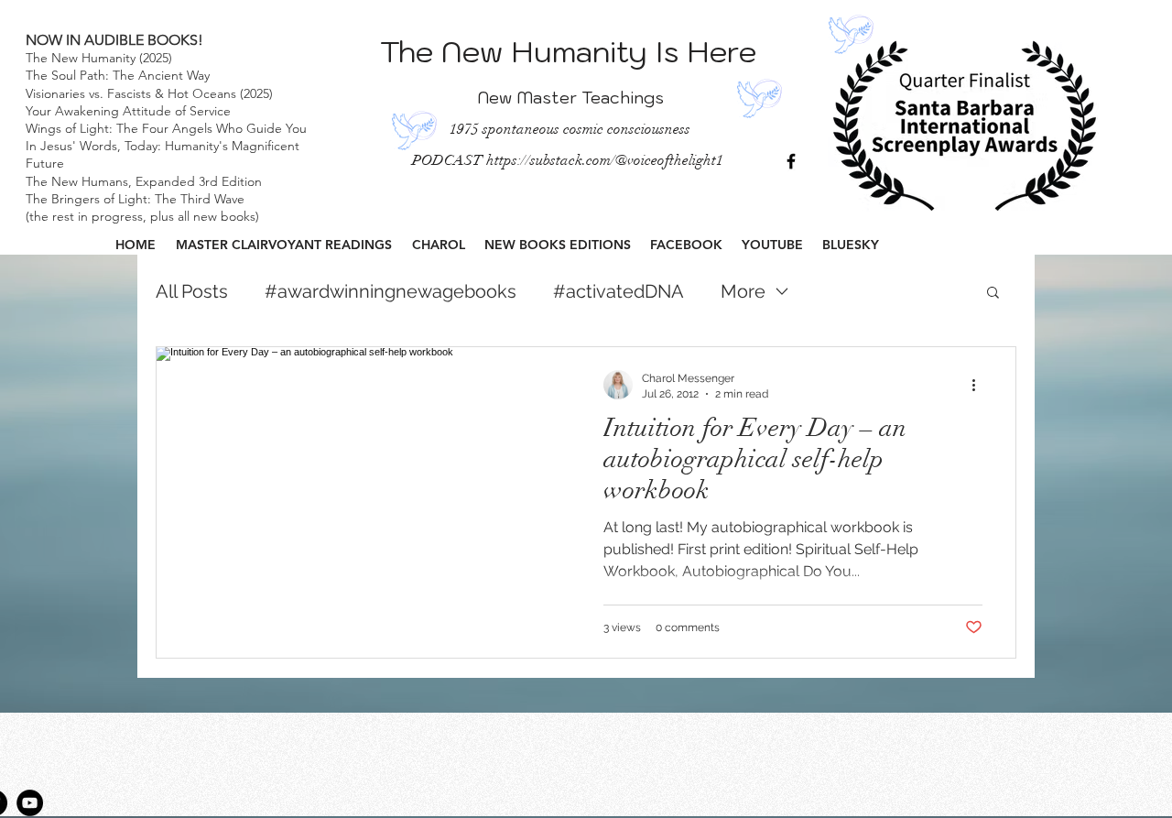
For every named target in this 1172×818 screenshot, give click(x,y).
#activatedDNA (618, 291)
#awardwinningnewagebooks (390, 291)
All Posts (192, 291)
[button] (993, 293)
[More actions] (980, 385)
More (743, 291)
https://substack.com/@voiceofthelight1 (604, 160)
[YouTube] (29, 803)
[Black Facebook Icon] (791, 161)
